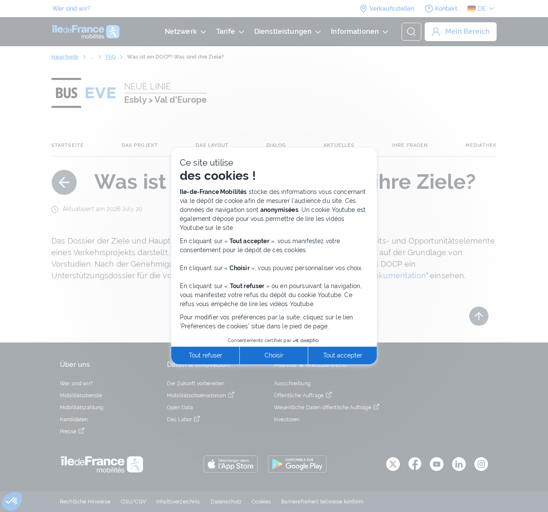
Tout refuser (205, 355)
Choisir (274, 355)
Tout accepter (342, 355)
